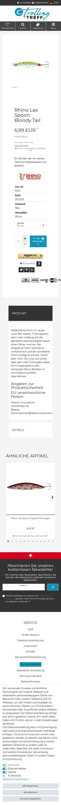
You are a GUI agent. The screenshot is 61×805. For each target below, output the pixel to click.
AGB (30, 629)
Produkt (19, 313)
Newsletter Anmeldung (30, 670)
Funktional (14, 775)
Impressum (30, 646)
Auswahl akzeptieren (30, 798)
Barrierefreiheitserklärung (30, 657)
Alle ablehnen (30, 792)
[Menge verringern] (25, 244)
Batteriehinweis (30, 681)
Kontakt (30, 651)
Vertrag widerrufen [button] (30, 664)
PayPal (12, 772)
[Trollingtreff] (30, 13)
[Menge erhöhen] (25, 238)
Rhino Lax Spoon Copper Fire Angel (30, 518)
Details (18, 430)
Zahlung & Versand (30, 676)
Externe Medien (17, 768)
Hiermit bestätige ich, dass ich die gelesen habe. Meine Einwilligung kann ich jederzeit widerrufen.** (30, 599)
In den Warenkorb (38, 241)
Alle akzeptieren (31, 786)
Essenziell (13, 765)
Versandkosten (21, 146)
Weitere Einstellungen (16, 779)
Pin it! (26, 269)
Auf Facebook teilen (39, 263)
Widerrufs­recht (31, 634)
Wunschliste (28, 263)
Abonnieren (52, 587)
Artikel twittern (21, 269)
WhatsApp (32, 269)
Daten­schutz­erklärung (30, 640)
